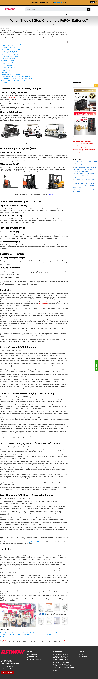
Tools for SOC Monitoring (10, 58)
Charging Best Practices (8, 65)
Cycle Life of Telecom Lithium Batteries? (84, 183)
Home (34, 24)
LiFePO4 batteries (12, 97)
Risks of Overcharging (9, 62)
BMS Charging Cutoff (9, 53)
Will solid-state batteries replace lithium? (55, 633)
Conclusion (4, 72)
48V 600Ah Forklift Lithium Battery (60, 659)
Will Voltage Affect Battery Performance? (30, 633)
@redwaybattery (8, 668)
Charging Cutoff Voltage (9, 47)
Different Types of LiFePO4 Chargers (11, 74)
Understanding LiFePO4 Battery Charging (12, 44)
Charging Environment (9, 69)
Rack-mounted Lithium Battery (34, 659)
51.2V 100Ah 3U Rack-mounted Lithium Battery (63, 667)
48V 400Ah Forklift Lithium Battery (61, 657)
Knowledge (81, 657)
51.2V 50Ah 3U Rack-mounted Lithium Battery (63, 665)
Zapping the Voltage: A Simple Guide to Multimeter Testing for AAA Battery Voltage (11, 634)
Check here (50, 194)
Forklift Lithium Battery (32, 654)
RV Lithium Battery (31, 657)
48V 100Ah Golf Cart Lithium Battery (61, 664)
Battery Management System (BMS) (11, 49)
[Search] (96, 85)
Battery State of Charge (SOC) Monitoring (12, 54)
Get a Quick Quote (7, 672)
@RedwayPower (9, 666)
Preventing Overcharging (8, 60)
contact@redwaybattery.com (12, 663)
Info (38, 24)
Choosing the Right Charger (10, 67)
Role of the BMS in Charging (10, 51)
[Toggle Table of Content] (65, 42)
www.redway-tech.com (11, 665)
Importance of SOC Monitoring (11, 56)
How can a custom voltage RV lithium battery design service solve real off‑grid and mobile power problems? (85, 163)
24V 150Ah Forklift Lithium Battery (60, 654)
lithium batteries (43, 303)
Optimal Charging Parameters (10, 45)
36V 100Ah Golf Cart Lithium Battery (61, 662)
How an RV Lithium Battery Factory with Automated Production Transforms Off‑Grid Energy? (84, 175)
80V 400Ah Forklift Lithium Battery (60, 661)
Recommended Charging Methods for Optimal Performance (17, 78)
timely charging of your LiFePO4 (30, 542)
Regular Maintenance (9, 70)
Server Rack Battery (83, 656)
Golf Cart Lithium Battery (32, 656)
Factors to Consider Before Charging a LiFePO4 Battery (16, 76)
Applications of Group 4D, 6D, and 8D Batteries (83, 153)
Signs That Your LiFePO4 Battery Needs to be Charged (16, 80)
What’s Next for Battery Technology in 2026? (85, 167)
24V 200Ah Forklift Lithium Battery (60, 656)
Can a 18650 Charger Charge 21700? (81, 147)
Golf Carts (81, 654)
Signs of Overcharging (9, 63)
